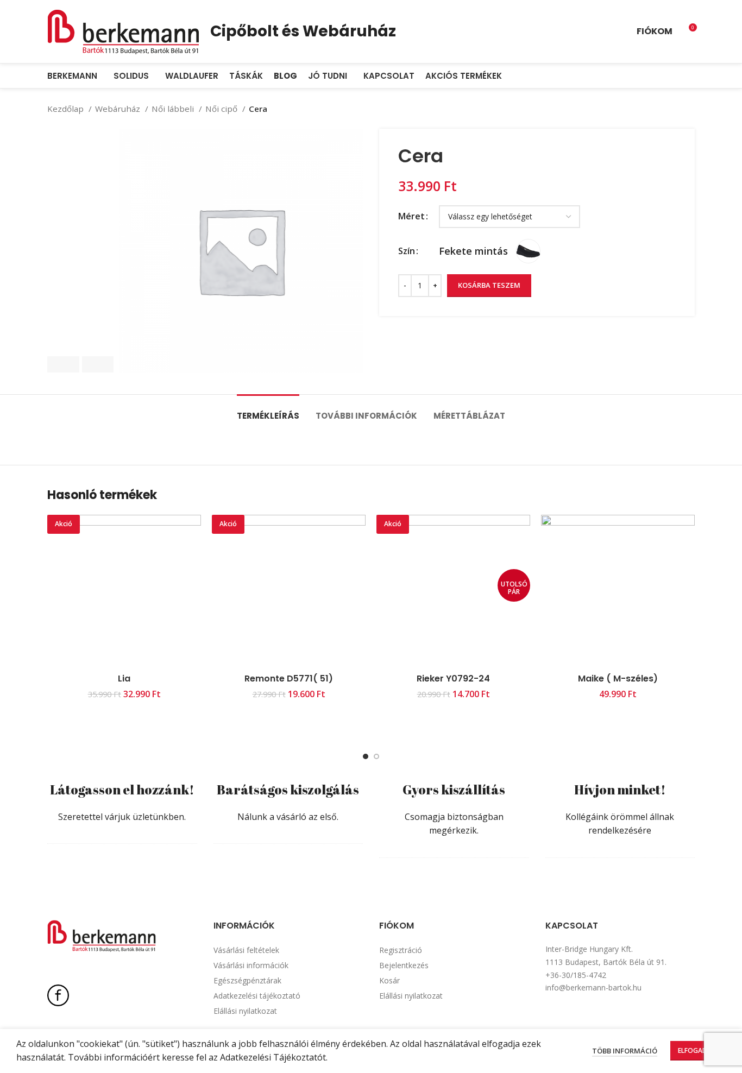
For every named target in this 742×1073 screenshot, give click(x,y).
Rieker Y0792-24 (453, 678)
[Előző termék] (667, 108)
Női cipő (222, 108)
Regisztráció (400, 950)
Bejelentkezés (404, 965)
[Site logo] (123, 30)
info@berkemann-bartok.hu (593, 987)
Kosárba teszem (489, 285)
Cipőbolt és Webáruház (303, 31)
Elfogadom (698, 1050)
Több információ (624, 1051)
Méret (411, 216)
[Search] (691, 76)
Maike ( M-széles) (618, 678)
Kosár (389, 980)
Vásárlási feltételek (246, 950)
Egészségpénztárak (247, 980)
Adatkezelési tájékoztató (256, 995)
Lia (124, 678)
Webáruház (118, 108)
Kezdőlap (66, 108)
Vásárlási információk (250, 965)
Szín (406, 251)
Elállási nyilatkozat (245, 1011)
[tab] (268, 410)
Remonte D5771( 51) (288, 678)
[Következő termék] (689, 108)
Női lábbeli (174, 108)
